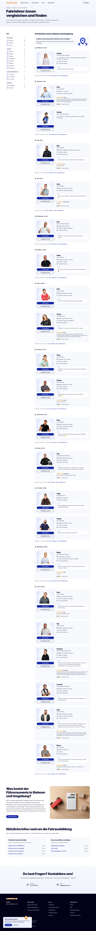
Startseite (8, 7)
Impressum (72, 912)
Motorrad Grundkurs (53, 912)
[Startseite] (11, 2)
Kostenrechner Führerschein (33, 910)
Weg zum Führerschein (32, 904)
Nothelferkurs (51, 904)
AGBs (71, 907)
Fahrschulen (14, 7)
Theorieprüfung (52, 910)
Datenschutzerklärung (74, 910)
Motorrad (55, 75)
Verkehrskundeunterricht (54, 907)
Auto (51, 75)
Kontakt (71, 904)
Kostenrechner (51, 2)
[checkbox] (16, 40)
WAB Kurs (51, 915)
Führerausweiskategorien (32, 907)
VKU (59, 75)
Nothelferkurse (64, 75)
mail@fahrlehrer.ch (13, 904)
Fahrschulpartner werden (75, 915)
